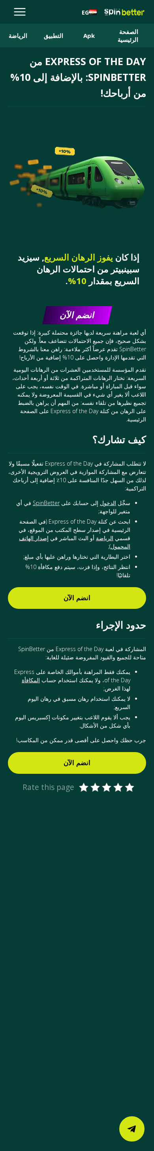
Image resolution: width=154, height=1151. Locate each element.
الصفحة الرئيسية (128, 35)
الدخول (108, 503)
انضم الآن (77, 598)
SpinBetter (46, 503)
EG (85, 12)
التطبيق (53, 35)
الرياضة (18, 35)
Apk (89, 35)
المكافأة (31, 680)
